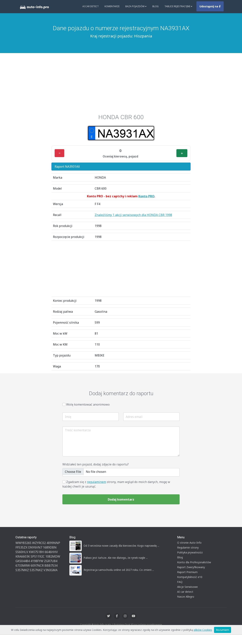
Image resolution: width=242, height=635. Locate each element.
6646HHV (51, 552)
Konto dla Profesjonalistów (194, 562)
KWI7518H (36, 552)
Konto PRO (146, 196)
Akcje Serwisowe (187, 587)
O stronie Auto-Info (189, 542)
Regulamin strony (188, 547)
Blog (155, 6)
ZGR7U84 (50, 561)
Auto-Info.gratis (102, 624)
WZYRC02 (39, 543)
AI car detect (185, 591)
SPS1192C (38, 556)
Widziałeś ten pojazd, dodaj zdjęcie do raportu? (95, 464)
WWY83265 (23, 543)
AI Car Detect (90, 6)
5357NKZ (36, 570)
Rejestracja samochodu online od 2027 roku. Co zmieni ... (119, 570)
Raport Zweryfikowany (191, 567)
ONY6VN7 (35, 547)
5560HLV (22, 552)
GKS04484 (23, 561)
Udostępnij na (209, 6)
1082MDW (52, 556)
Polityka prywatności (190, 552)
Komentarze (112, 6)
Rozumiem (222, 630)
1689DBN (50, 547)
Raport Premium (187, 572)
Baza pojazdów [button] (135, 6)
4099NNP (53, 543)
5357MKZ (22, 570)
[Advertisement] (121, 85)
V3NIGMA (50, 570)
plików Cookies (203, 630)
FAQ (179, 582)
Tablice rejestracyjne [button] (177, 6)
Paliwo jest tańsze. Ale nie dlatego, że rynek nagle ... (116, 557)
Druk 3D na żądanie (135, 624)
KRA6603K (23, 556)
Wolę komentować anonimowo (88, 404)
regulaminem (96, 482)
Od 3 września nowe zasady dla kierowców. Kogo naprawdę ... (121, 545)
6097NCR (37, 565)
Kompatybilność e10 (189, 577)
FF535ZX (21, 547)
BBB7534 (50, 565)
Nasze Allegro (185, 596)
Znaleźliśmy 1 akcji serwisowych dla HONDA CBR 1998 (133, 215)
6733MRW (23, 565)
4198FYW (36, 561)
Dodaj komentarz (121, 499)
